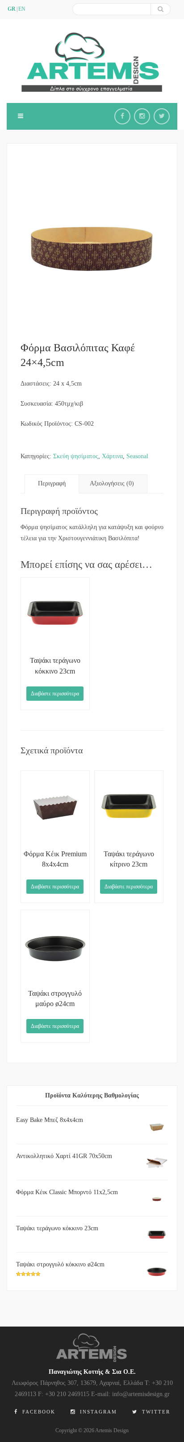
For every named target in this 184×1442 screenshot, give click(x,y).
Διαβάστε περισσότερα (55, 693)
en (21, 9)
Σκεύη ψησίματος (75, 456)
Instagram (97, 1411)
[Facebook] (122, 116)
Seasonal (137, 456)
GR (12, 9)
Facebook (37, 1411)
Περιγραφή (52, 483)
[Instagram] (142, 116)
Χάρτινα (112, 456)
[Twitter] (162, 116)
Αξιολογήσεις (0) (112, 483)
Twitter (155, 1411)
